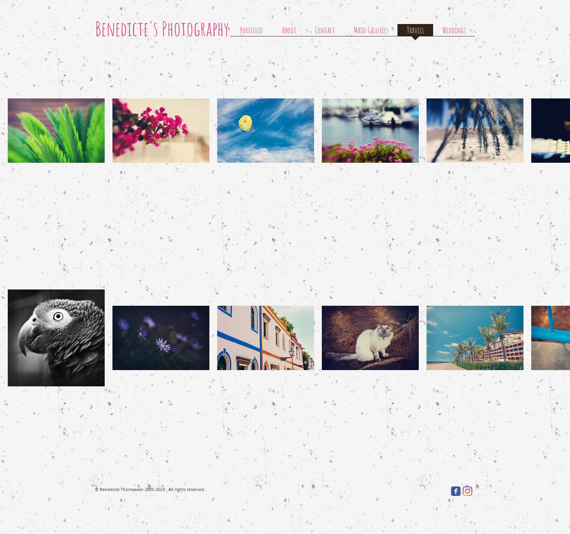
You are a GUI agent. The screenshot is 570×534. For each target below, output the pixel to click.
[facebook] (456, 491)
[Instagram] (467, 491)
